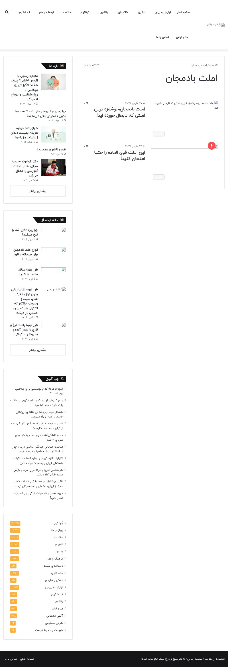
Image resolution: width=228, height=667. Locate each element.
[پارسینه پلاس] (215, 25)
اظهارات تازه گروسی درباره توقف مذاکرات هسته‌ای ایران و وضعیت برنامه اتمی (38, 460)
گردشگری (24, 12)
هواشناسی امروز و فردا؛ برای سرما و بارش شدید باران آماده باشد (38, 472)
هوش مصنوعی (54, 623)
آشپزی (141, 12)
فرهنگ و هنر (46, 12)
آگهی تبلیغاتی (54, 615)
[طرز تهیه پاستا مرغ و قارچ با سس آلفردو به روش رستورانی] (53, 331)
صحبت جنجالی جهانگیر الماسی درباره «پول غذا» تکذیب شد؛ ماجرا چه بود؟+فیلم (37, 449)
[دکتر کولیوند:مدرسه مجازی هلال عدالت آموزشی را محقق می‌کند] (53, 167)
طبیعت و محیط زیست (49, 630)
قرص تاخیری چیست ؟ (51, 149)
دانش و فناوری (54, 580)
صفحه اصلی (183, 12)
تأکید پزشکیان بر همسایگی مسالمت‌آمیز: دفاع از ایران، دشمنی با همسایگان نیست (38, 484)
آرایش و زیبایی (162, 12)
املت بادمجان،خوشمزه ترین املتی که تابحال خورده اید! (119, 112)
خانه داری (122, 12)
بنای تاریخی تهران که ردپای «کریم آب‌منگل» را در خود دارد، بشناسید (36, 402)
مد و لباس (182, 37)
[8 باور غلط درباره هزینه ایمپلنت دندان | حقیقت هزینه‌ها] (53, 134)
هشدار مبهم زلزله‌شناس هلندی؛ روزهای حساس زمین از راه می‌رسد (39, 414)
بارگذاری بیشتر (38, 191)
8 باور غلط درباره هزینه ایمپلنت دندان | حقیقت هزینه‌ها (24, 133)
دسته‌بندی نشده (53, 566)
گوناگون (85, 12)
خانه (212, 65)
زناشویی (103, 12)
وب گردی (52, 379)
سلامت (67, 12)
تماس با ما (162, 37)
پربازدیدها (57, 530)
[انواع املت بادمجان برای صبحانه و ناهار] (53, 256)
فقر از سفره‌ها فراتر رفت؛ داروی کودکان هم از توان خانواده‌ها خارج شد (37, 426)
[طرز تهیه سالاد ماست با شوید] (53, 275)
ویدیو (60, 551)
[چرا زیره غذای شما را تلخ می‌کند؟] (53, 236)
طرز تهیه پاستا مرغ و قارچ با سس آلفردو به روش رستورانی (24, 330)
